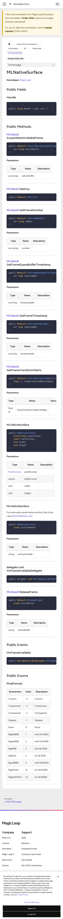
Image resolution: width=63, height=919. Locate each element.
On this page (14, 64)
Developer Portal (29, 849)
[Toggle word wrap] (48, 146)
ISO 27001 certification (32, 865)
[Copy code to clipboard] (53, 105)
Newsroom (7, 860)
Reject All (31, 908)
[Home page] (9, 44)
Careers (5, 843)
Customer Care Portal (31, 854)
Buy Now (25, 843)
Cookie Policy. (23, 895)
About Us (6, 838)
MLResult (13, 134)
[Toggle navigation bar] (4, 4)
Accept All (31, 914)
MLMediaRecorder (23, 516)
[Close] (58, 876)
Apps (24, 838)
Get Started (27, 860)
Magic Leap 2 (8, 854)
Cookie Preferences (31, 902)
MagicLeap (25, 80)
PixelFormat (14, 471)
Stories (5, 865)
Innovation (6, 849)
